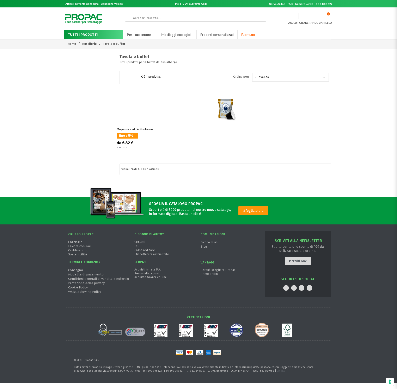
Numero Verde (313, 4)
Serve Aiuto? (277, 4)
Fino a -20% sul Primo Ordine (192, 3)
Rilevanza (291, 77)
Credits (281, 370)
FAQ (290, 4)
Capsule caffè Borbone (135, 129)
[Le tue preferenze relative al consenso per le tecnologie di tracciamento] (390, 382)
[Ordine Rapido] (308, 17)
